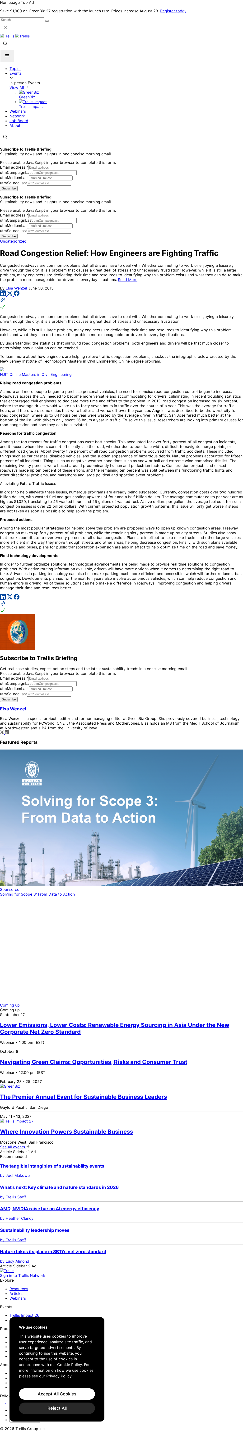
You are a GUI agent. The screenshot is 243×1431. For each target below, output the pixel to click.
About (14, 125)
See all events (13, 1147)
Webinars (17, 111)
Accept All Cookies (57, 1393)
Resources (18, 1288)
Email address (14, 167)
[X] (10, 294)
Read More (127, 279)
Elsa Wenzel (16, 288)
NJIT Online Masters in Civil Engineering (36, 374)
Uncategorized (13, 241)
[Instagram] (9, 1401)
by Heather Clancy (16, 1218)
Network (17, 116)
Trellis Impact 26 (24, 1315)
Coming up (10, 1005)
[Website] (121, 303)
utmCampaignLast (16, 172)
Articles (16, 1293)
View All (17, 87)
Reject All (57, 1408)
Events (15, 73)
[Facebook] (16, 294)
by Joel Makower (15, 1175)
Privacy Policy (58, 1376)
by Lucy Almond (14, 1261)
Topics (15, 68)
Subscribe (9, 188)
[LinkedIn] (3, 294)
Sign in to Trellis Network (22, 1275)
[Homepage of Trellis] (7, 1270)
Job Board (18, 120)
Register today (173, 11)
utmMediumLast (14, 177)
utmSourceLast (13, 182)
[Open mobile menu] (7, 56)
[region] (56, 1369)
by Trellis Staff (13, 1197)
